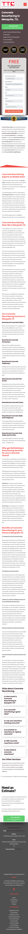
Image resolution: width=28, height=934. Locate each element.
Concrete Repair (19, 767)
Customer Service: (10, 849)
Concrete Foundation (7, 769)
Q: (10, 699)
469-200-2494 (18, 849)
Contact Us (14, 901)
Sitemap (14, 904)
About (14, 897)
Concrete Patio (14, 921)
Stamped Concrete (6, 763)
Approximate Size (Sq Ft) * (10, 76)
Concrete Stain (15, 763)
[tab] (14, 700)
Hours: (14, 839)
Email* (6, 98)
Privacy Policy (14, 899)
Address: (14, 834)
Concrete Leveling (9, 767)
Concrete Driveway (13, 765)
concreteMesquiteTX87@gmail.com (16, 830)
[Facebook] (14, 889)
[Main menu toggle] (25, 4)
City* (6, 92)
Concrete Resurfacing (14, 916)
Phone (6, 104)
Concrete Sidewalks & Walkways (14, 929)
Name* (6, 87)
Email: (4, 830)
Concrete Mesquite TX (14, 828)
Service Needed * (8, 81)
